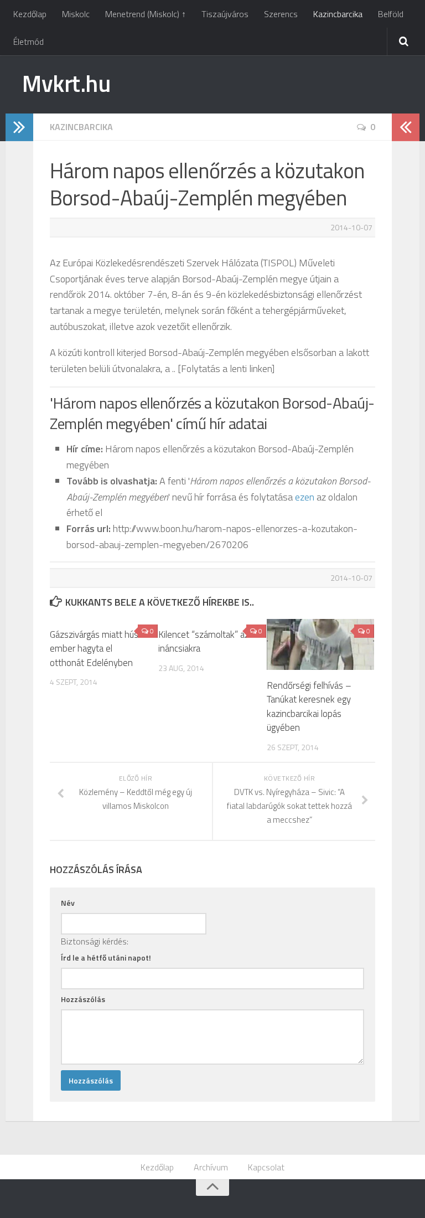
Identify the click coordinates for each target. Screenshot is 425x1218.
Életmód (28, 41)
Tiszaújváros (224, 13)
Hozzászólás (83, 999)
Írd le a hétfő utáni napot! (106, 957)
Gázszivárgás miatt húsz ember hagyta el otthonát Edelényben (96, 648)
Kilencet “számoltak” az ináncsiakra (203, 641)
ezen (304, 496)
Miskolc (76, 13)
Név (68, 903)
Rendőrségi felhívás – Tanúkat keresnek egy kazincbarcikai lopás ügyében (309, 706)
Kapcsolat (266, 1167)
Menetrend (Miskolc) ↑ (145, 13)
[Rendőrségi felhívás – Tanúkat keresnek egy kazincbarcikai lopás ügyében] (321, 644)
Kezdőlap (29, 13)
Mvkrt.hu (66, 83)
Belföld (390, 13)
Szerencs (281, 13)
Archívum (211, 1167)
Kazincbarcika (337, 13)
